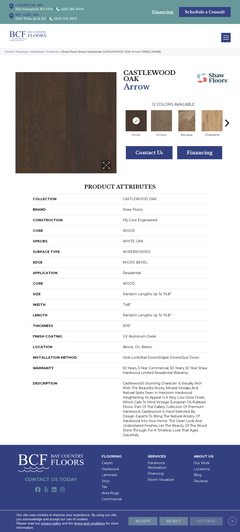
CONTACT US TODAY (51, 479)
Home (9, 51)
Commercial (112, 499)
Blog (198, 475)
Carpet (107, 463)
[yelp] (46, 490)
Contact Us (149, 152)
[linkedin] (54, 490)
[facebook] (37, 490)
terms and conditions (89, 523)
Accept (142, 521)
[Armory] (161, 120)
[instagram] (62, 490)
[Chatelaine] (212, 120)
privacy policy (51, 523)
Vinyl (105, 481)
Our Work (202, 463)
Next (226, 116)
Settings (206, 521)
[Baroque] (186, 120)
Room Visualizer (161, 480)
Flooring (21, 51)
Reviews (201, 481)
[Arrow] (136, 120)
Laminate (109, 475)
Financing (200, 152)
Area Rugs (110, 493)
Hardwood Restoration (157, 465)
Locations (202, 469)
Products (52, 51)
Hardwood (37, 51)
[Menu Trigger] (226, 37)
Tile (104, 487)
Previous (121, 116)
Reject (173, 521)
